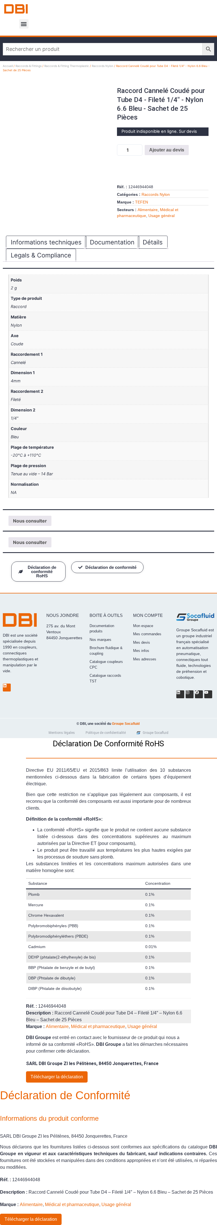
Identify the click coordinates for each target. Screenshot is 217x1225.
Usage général (161, 215)
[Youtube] (208, 694)
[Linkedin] (7, 687)
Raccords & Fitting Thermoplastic (66, 66)
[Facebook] (199, 694)
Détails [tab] (153, 242)
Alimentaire (148, 209)
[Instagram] (190, 694)
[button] (24, 24)
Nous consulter (30, 521)
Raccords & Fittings (29, 66)
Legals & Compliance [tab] (41, 255)
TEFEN (141, 202)
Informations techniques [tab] (46, 242)
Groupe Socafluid (126, 724)
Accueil (8, 66)
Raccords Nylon (102, 66)
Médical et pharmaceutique (98, 1026)
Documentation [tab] (112, 242)
